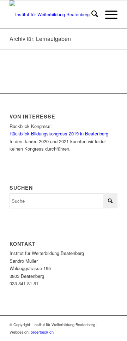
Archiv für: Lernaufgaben (40, 39)
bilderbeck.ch (42, 332)
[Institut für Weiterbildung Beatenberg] (53, 14)
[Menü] (107, 14)
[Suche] (91, 14)
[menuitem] (91, 14)
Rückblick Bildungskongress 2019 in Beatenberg (59, 133)
